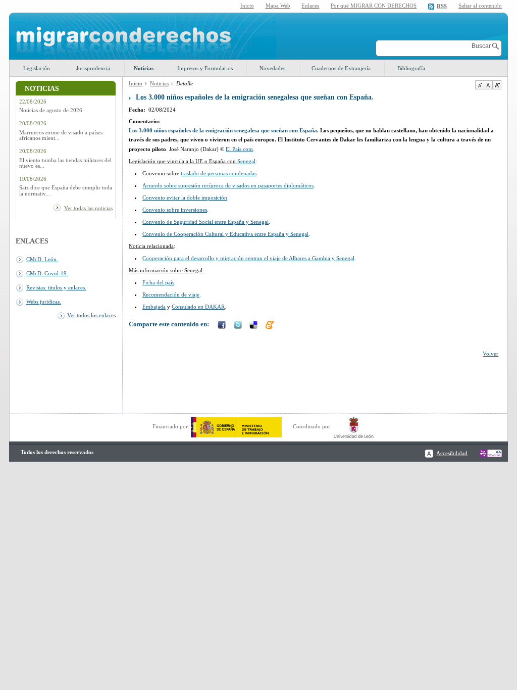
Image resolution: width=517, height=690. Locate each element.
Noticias (143, 68)
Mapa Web (278, 6)
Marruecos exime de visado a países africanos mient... (60, 135)
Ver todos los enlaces (91, 315)
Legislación (36, 68)
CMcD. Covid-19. (47, 273)
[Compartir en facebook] (223, 326)
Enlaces (310, 6)
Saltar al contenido (480, 6)
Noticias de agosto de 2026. (51, 110)
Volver (490, 354)
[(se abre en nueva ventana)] (236, 426)
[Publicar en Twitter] (239, 326)
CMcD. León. (42, 259)
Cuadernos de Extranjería (341, 68)
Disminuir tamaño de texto (479, 84)
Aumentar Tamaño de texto (496, 84)
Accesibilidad (452, 453)
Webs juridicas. (43, 302)
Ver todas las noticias (88, 208)
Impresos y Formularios (205, 68)
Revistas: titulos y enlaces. (56, 287)
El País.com (239, 149)
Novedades (272, 68)
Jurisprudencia (93, 68)
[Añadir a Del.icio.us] (254, 326)
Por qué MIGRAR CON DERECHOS (374, 6)
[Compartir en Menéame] (271, 326)
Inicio (247, 6)
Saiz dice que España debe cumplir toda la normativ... (65, 190)
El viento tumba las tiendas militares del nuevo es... (65, 163)
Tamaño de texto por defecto (488, 84)
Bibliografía (411, 68)
